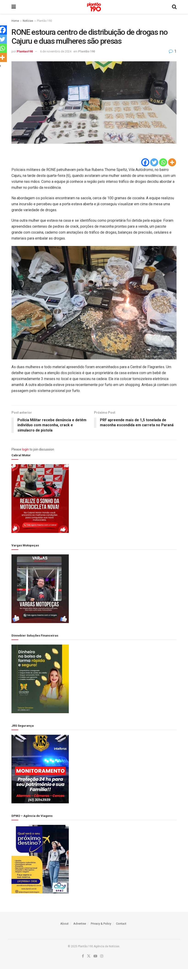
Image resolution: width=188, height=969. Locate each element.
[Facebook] (145, 162)
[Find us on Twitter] (89, 956)
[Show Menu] (13, 7)
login (25, 449)
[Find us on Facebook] (83, 956)
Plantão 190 (44, 20)
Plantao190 (25, 51)
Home (15, 20)
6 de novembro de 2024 (55, 51)
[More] (172, 162)
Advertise (79, 923)
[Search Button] (174, 7)
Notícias (28, 20)
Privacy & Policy (101, 923)
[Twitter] (154, 162)
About (64, 923)
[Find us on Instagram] (101, 956)
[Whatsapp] (163, 162)
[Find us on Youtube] (95, 956)
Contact (121, 923)
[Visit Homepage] (94, 7)
